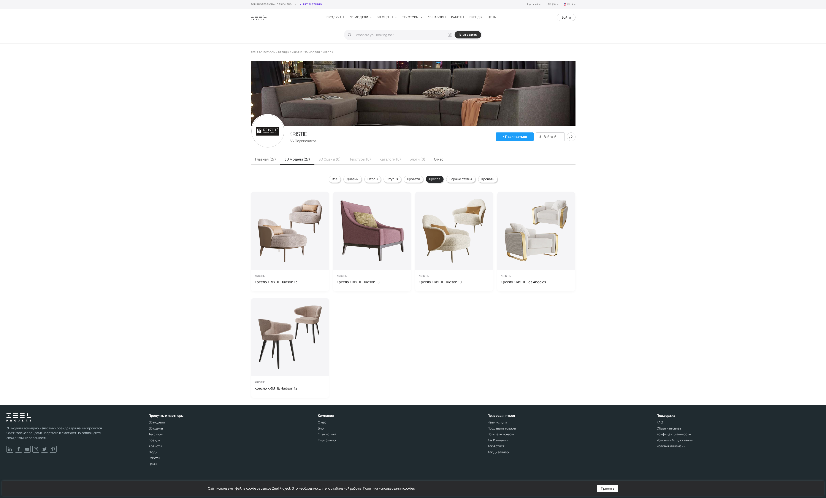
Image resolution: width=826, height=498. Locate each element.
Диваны (352, 179)
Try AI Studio (312, 4)
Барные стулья (460, 179)
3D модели (359, 17)
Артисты (155, 446)
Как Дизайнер (498, 452)
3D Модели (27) (297, 159)
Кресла (434, 179)
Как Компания (497, 440)
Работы (457, 17)
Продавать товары (501, 428)
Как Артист (495, 446)
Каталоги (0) (390, 159)
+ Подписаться (515, 136)
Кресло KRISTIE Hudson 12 (276, 388)
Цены (492, 17)
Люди (153, 452)
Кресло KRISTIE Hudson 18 (358, 282)
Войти (566, 17)
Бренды (476, 17)
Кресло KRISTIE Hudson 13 (276, 282)
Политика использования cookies (389, 488)
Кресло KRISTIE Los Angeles (523, 282)
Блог (321, 428)
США (570, 4)
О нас (438, 159)
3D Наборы (437, 17)
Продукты (335, 17)
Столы (373, 179)
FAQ (660, 422)
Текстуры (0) (360, 159)
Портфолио (327, 440)
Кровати (413, 179)
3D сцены (385, 17)
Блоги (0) (417, 159)
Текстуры (410, 17)
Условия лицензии (671, 446)
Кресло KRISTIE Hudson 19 (440, 282)
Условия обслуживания (675, 440)
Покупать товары (500, 434)
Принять (607, 488)
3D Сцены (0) (330, 159)
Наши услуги (497, 422)
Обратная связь (669, 428)
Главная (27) (265, 159)
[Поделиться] (571, 136)
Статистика (327, 434)
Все (335, 179)
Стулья (392, 179)
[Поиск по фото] (450, 35)
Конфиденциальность (674, 434)
